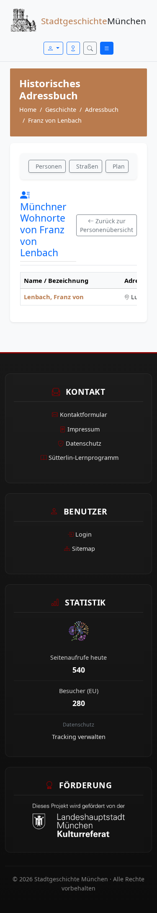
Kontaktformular (83, 415)
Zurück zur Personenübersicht (106, 225)
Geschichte (60, 109)
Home (27, 109)
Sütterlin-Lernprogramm (83, 458)
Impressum (83, 429)
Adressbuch (101, 109)
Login (83, 534)
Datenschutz (83, 443)
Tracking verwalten (79, 737)
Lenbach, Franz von (54, 297)
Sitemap (83, 548)
